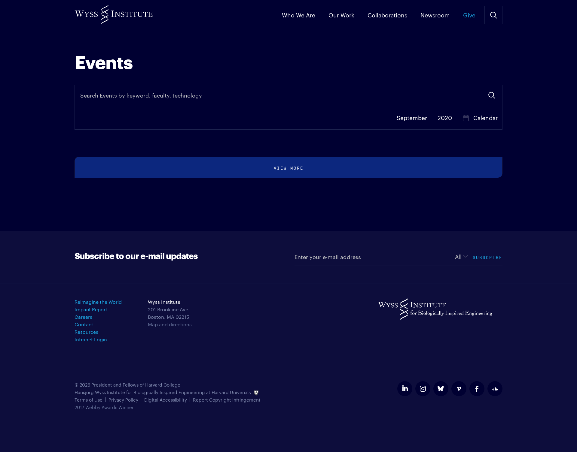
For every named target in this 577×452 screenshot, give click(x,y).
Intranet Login (91, 339)
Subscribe (487, 257)
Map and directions (170, 324)
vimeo (458, 388)
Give (469, 15)
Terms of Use (88, 399)
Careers (83, 317)
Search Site (493, 15)
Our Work (341, 15)
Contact (84, 324)
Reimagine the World (98, 302)
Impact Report (91, 309)
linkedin (404, 388)
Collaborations (387, 15)
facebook (476, 388)
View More (289, 167)
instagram (422, 388)
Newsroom (435, 15)
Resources (86, 332)
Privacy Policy (123, 399)
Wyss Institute (114, 12)
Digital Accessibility (165, 399)
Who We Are (298, 15)
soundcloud (494, 388)
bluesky (440, 388)
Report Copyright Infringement (227, 399)
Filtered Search (491, 95)
